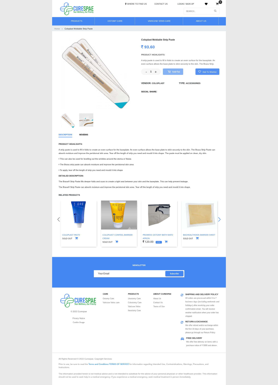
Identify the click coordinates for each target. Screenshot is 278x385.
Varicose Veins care (111, 302)
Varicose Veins (134, 306)
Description (65, 134)
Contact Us (161, 4)
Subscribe (174, 273)
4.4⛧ (158, 242)
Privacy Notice (79, 318)
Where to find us (137, 4)
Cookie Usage (79, 322)
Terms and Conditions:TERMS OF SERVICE (108, 364)
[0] (217, 4)
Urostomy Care (134, 298)
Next (218, 219)
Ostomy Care (115, 21)
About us (201, 21)
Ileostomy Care (134, 310)
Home (57, 29)
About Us (157, 298)
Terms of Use (159, 306)
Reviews (83, 134)
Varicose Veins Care (159, 21)
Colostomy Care (134, 302)
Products (76, 21)
